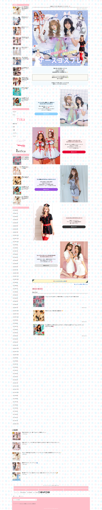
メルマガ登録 (35, 492)
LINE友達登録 (29, 492)
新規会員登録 (23, 492)
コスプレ (40, 288)
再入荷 (51, 489)
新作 (26, 489)
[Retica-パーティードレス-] (21, 151)
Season (35, 288)
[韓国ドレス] (21, 141)
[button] (36, 500)
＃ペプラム (30, 503)
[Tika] (21, 119)
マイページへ (16, 492)
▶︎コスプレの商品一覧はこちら (81, 284)
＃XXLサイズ (22, 503)
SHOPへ (51, 487)
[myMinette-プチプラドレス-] (21, 146)
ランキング (76, 489)
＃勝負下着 (33, 503)
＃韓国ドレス (26, 503)
